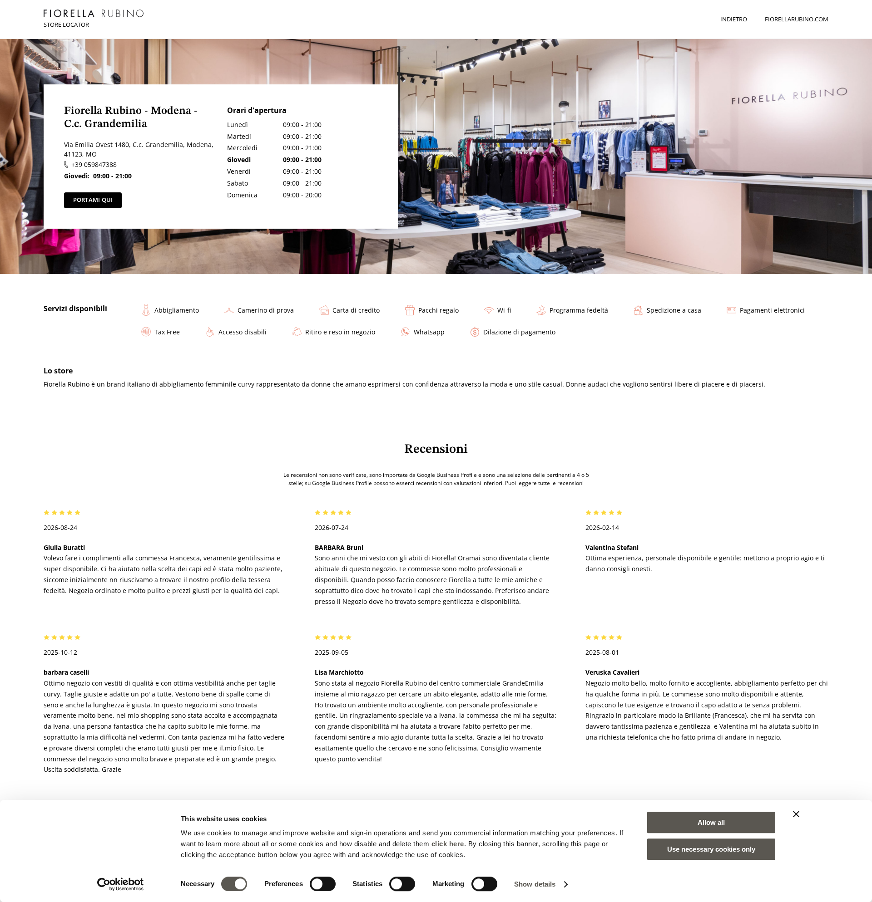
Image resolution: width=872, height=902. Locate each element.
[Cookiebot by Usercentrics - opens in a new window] (120, 884)
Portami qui (93, 200)
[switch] (323, 884)
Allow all (711, 822)
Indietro (733, 19)
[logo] (94, 13)
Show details (534, 884)
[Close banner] (796, 814)
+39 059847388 (94, 164)
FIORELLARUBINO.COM (796, 19)
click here (447, 844)
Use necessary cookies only (711, 849)
